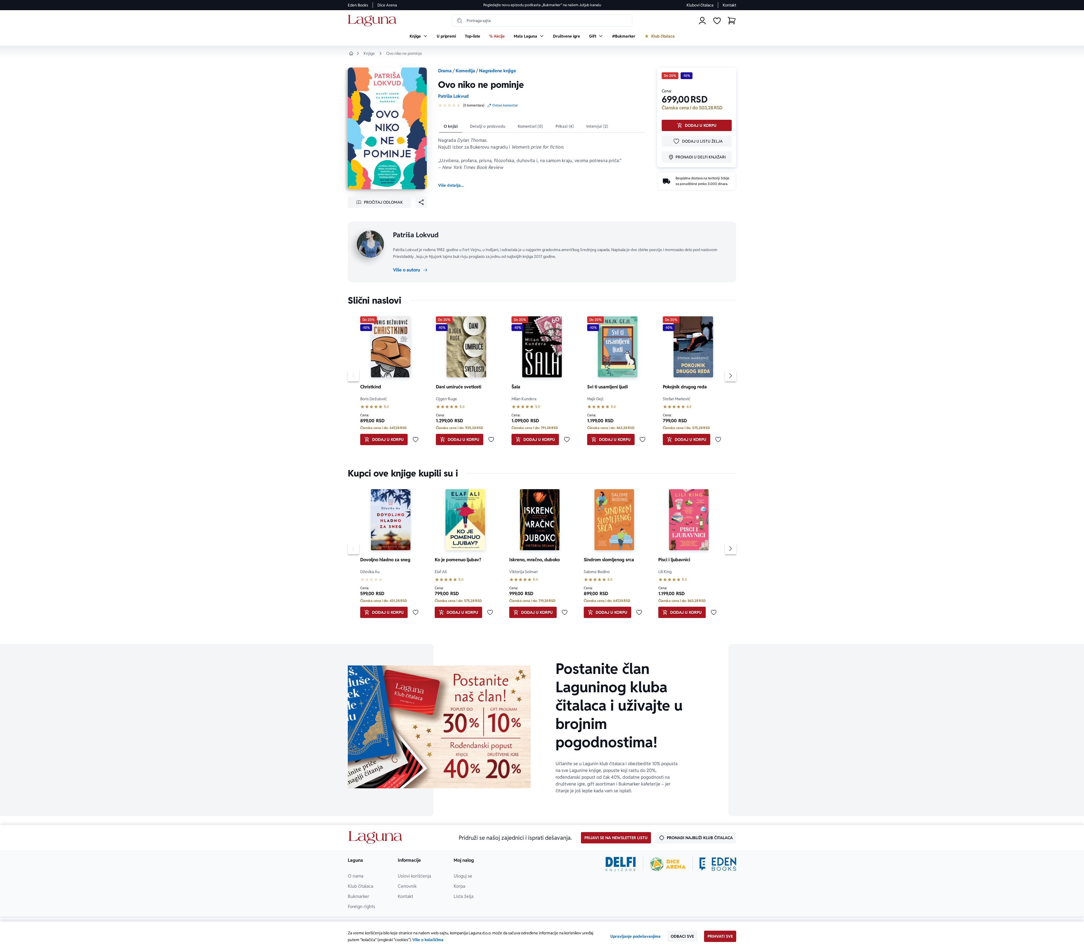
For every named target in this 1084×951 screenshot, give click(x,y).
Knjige (369, 53)
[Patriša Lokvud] (370, 244)
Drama (445, 71)
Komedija (465, 71)
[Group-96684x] (718, 864)
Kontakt (729, 5)
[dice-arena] (668, 864)
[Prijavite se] (702, 20)
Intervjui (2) (597, 126)
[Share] (421, 202)
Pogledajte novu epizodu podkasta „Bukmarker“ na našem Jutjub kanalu (542, 5)
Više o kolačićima (427, 939)
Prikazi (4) (565, 126)
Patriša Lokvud (453, 96)
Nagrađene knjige (497, 71)
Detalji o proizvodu (487, 126)
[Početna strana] (373, 21)
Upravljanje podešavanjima (635, 936)
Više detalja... (451, 185)
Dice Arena (387, 5)
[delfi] (620, 864)
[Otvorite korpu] (731, 20)
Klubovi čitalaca (700, 5)
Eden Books (358, 5)
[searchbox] (542, 21)
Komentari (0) (530, 126)
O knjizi (451, 126)
